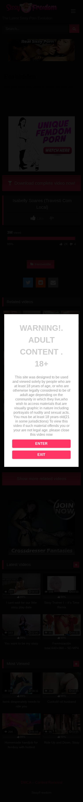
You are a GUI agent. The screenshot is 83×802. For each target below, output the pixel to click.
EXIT (41, 454)
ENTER (41, 443)
